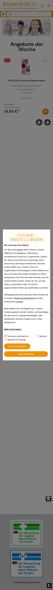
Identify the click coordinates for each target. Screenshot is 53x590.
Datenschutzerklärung (24, 298)
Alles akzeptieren (26, 354)
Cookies (19, 301)
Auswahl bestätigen (17, 346)
